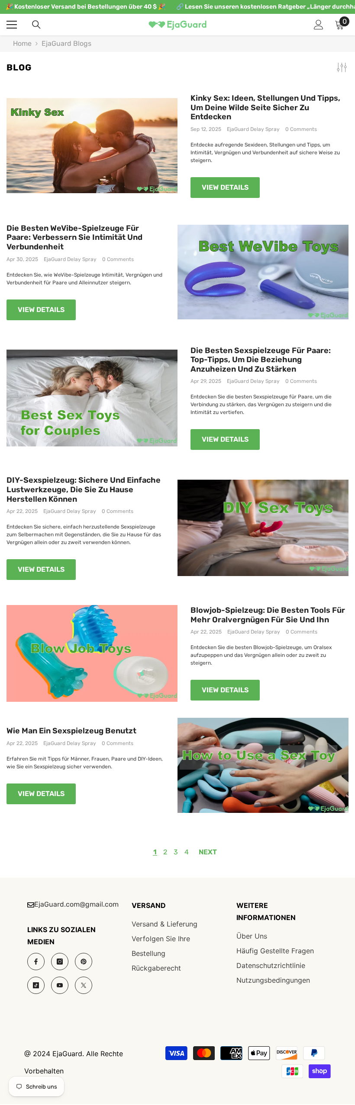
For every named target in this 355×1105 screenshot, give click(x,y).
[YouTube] (59, 985)
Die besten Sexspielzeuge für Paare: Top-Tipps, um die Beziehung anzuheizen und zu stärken (260, 360)
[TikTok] (36, 985)
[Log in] (318, 24)
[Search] (36, 24)
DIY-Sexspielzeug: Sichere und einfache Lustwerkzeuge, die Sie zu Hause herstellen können (83, 489)
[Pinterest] (83, 961)
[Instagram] (59, 961)
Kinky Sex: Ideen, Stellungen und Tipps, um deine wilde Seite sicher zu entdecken (265, 107)
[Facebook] (36, 961)
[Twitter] (83, 985)
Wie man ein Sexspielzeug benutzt (71, 731)
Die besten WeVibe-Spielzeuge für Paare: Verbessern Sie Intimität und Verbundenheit (74, 238)
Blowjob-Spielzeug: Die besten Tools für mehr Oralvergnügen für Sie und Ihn (267, 615)
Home (22, 44)
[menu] (11, 24)
